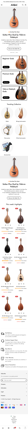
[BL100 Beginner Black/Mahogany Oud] (20, 215)
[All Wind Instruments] (21, 130)
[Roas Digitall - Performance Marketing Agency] (14, 419)
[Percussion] (7, 130)
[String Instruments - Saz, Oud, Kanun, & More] (21, 113)
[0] (25, 4)
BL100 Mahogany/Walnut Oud (21, 316)
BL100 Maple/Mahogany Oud (7, 228)
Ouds (7, 121)
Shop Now (6, 67)
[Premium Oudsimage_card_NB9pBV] (14, 78)
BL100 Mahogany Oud (7, 316)
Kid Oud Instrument (20, 286)
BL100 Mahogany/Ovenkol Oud (7, 287)
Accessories (7, 155)
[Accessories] (7, 146)
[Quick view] (10, 225)
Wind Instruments (20, 138)
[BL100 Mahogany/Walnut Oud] (20, 303)
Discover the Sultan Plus (14, 198)
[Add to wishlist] (8, 225)
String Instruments (21, 121)
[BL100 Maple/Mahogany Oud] (7, 215)
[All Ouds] (7, 113)
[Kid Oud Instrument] (20, 274)
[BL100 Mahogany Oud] (7, 303)
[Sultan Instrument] (14, 5)
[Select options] (6, 225)
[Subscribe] (25, 380)
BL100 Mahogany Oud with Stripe (20, 258)
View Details (14, 46)
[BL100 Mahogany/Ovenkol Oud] (7, 274)
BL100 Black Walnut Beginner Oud (7, 258)
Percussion (7, 138)
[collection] (8, 428)
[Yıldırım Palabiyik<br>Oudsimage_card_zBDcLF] (14, 93)
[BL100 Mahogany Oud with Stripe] (20, 244)
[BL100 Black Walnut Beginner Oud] (7, 244)
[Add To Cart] (19, 284)
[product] (3, 428)
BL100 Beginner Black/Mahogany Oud (21, 228)
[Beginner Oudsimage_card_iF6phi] (14, 63)
